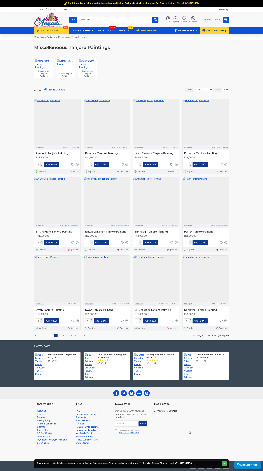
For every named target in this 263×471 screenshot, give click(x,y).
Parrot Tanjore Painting (199, 231)
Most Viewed (42, 346)
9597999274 (193, 3)
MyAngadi (40, 147)
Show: (218, 90)
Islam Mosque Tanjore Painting (154, 153)
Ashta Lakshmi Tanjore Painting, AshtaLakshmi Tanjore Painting (63, 354)
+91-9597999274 (183, 463)
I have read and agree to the (129, 431)
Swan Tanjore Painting (50, 310)
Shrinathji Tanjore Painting (151, 231)
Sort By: (189, 90)
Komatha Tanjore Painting (200, 153)
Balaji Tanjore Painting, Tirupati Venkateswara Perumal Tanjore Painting (113, 354)
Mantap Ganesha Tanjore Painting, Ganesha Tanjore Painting (162, 354)
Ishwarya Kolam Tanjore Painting (105, 231)
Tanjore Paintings (47, 37)
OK (224, 463)
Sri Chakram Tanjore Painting (54, 231)
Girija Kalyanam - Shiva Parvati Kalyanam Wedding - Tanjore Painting (212, 354)
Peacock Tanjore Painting (52, 153)
